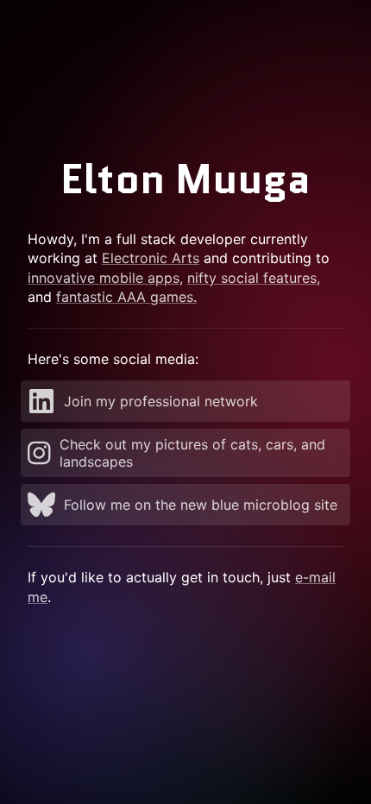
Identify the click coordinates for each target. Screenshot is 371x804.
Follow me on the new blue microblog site (200, 504)
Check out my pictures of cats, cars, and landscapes (192, 453)
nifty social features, (253, 277)
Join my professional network (161, 401)
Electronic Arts (150, 258)
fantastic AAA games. (126, 296)
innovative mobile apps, (105, 277)
